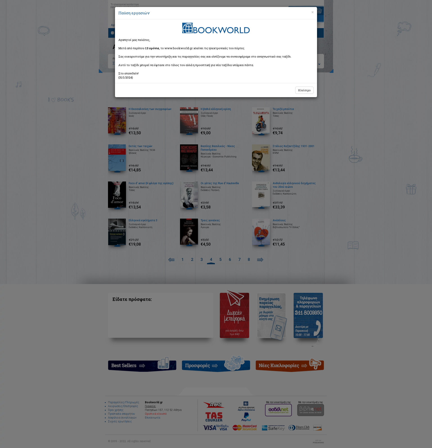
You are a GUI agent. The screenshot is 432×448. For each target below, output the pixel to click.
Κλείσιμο (304, 90)
